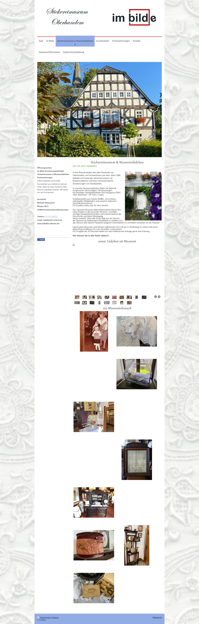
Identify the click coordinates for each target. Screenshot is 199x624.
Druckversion (45, 618)
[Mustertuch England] (137, 459)
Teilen (42, 240)
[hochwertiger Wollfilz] (144, 297)
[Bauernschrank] (94, 502)
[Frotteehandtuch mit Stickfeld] (114, 297)
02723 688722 (51, 216)
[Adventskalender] (99, 302)
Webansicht (157, 617)
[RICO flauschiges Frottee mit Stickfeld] (117, 268)
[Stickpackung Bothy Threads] (129, 297)
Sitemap (55, 618)
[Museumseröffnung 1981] (94, 331)
